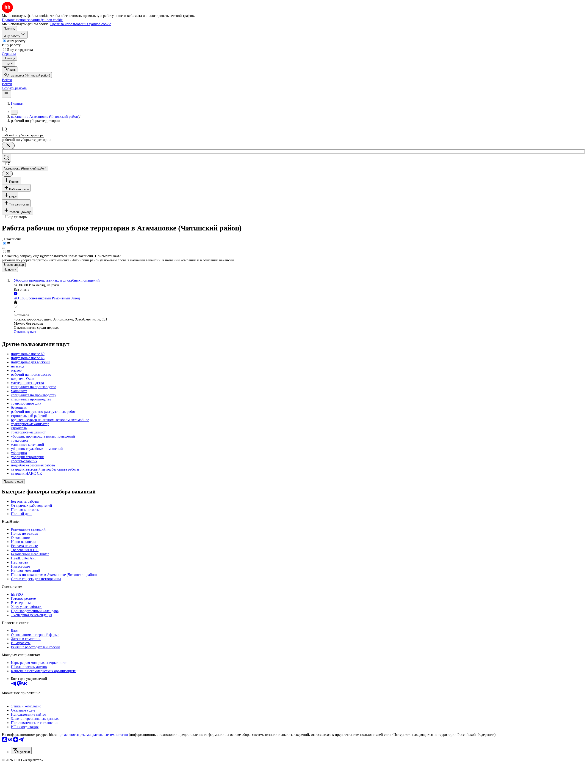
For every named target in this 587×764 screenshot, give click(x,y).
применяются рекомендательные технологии (93, 735)
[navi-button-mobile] (6, 94)
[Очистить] (8, 145)
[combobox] (23, 135)
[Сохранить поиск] (6, 158)
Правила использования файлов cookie (80, 24)
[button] (7, 80)
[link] (9, 69)
